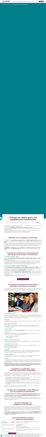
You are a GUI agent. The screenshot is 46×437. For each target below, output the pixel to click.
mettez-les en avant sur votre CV (22, 433)
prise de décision (27, 341)
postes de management (25, 333)
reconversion (28, 435)
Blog (5, 4)
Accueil (3, 4)
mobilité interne (20, 435)
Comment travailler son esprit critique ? (10, 347)
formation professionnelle (9, 274)
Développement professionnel (25, 222)
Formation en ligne (20, 222)
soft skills (14, 228)
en (37, 1)
